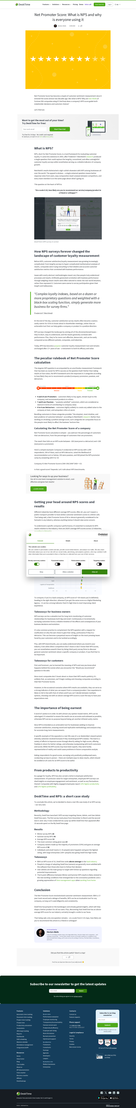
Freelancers (46, 1045)
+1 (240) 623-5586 (74, 1025)
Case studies (20, 1064)
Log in (109, 4)
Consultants (47, 1047)
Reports (19, 1034)
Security (71, 1036)
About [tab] (96, 541)
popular (58, 346)
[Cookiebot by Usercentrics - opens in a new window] (99, 534)
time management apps (65, 880)
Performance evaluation (50, 1017)
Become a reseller (22, 1075)
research (90, 156)
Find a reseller (21, 1073)
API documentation (23, 1070)
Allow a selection (68, 572)
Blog (18, 1061)
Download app (21, 1081)
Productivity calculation (24, 1025)
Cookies (71, 1044)
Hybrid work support (49, 1039)
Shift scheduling (22, 1039)
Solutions (55, 4)
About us (19, 1067)
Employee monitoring (50, 1019)
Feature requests (74, 1017)
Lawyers (45, 1058)
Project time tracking (23, 1020)
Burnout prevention (49, 1036)
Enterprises (46, 1067)
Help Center (20, 1059)
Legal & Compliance (76, 1032)
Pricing (75, 4)
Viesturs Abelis (62, 26)
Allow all (94, 572)
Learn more (38, 489)
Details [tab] (68, 541)
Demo (81, 4)
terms (41, 136)
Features (46, 4)
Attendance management (25, 1045)
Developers (46, 1056)
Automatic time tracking (24, 1014)
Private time (21, 1023)
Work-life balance (48, 1033)
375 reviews (113, 1048)
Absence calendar (22, 1042)
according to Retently (42, 531)
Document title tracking (24, 1017)
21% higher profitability (47, 786)
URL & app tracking (23, 1031)
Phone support (74, 1022)
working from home (88, 880)
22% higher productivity (89, 784)
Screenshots (21, 1028)
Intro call (88, 4)
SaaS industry (92, 861)
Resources (66, 4)
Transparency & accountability (52, 1022)
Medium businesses (49, 1064)
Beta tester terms (75, 1047)
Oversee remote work (50, 1025)
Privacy (71, 1041)
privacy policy (49, 136)
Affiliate (19, 1078)
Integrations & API (22, 1047)
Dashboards (20, 1036)
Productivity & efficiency (50, 1028)
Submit (81, 991)
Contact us (72, 1014)
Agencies (46, 1053)
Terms (71, 1039)
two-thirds (93, 98)
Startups (46, 1050)
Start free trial (99, 4)
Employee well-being (50, 1030)
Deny (41, 572)
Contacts (72, 1011)
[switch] (57, 564)
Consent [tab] (40, 541)
